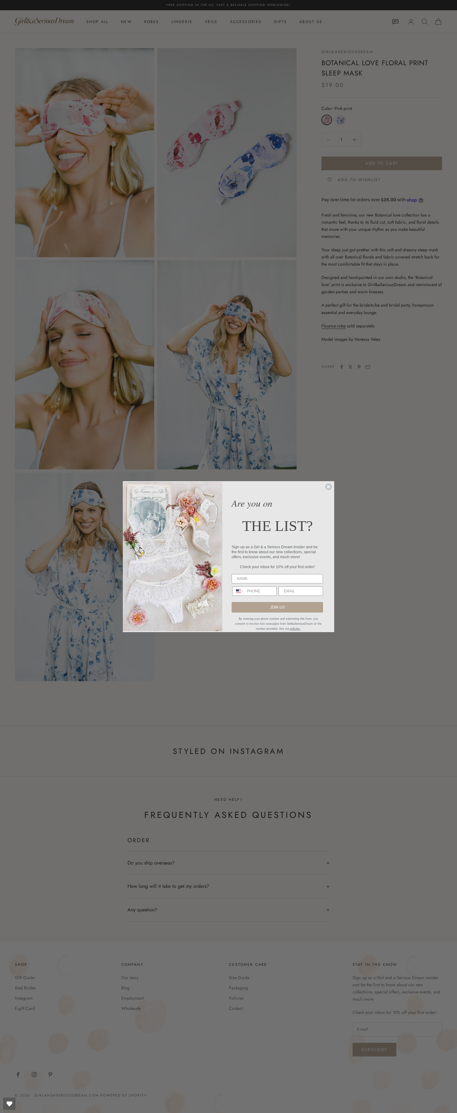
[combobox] (238, 591)
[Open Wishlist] (9, 1103)
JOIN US (277, 607)
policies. (295, 628)
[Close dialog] (328, 487)
